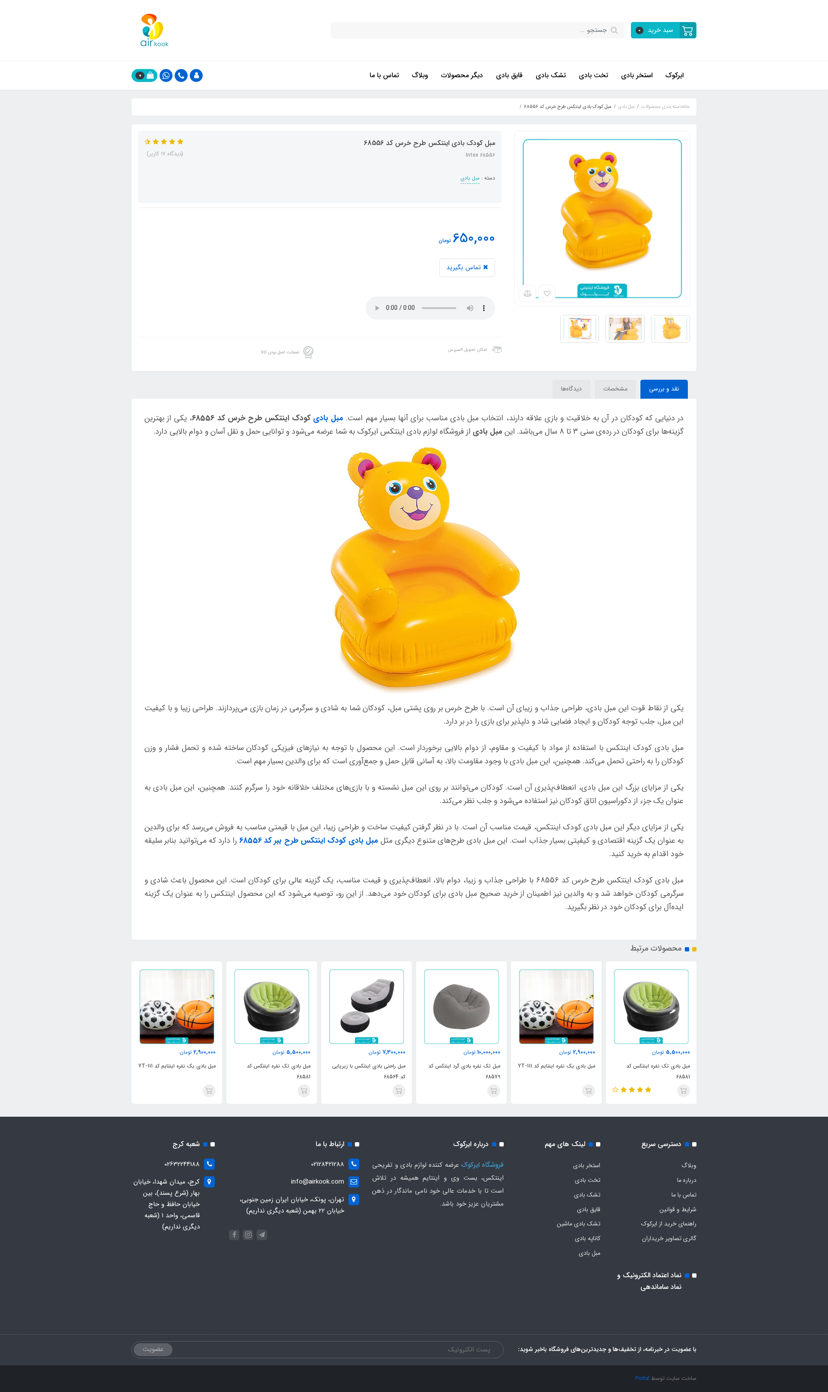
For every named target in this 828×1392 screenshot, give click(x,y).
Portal (642, 1378)
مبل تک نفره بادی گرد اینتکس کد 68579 (464, 1071)
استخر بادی (636, 75)
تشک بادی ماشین (578, 1223)
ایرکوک (674, 75)
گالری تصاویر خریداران (669, 1238)
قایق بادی (509, 75)
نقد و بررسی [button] (664, 389)
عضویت (153, 1349)
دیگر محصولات (462, 75)
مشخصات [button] (615, 389)
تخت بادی (593, 75)
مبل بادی (470, 178)
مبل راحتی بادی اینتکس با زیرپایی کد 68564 (368, 1071)
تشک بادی (551, 75)
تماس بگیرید (464, 267)
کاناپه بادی (587, 1238)
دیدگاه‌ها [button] (571, 389)
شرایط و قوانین (677, 1209)
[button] (664, 30)
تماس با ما (384, 75)
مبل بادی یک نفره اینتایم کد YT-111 (556, 1066)
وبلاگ (420, 75)
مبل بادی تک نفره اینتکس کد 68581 (658, 1071)
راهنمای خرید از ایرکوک (668, 1223)
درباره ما (686, 1180)
